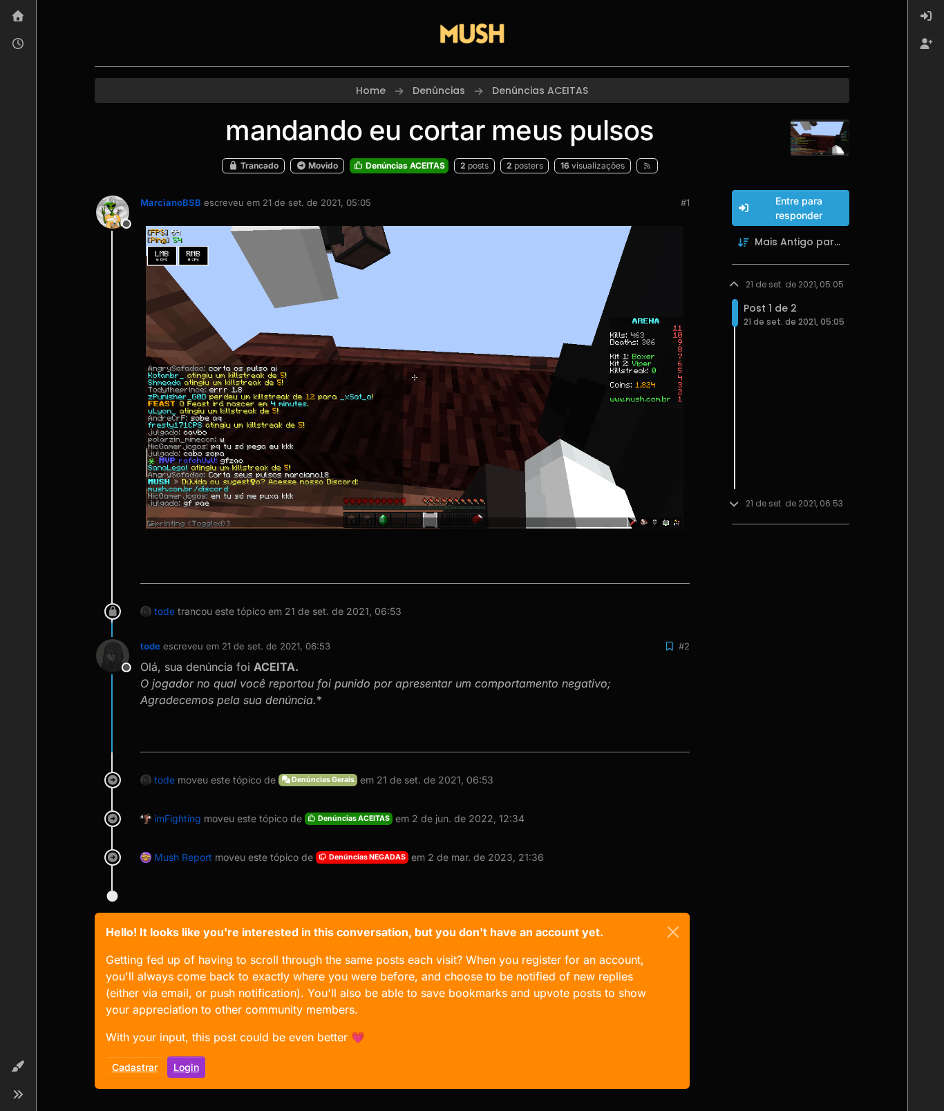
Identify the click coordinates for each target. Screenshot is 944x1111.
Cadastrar (135, 1067)
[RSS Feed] (647, 165)
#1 (685, 202)
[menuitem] (926, 17)
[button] (18, 1067)
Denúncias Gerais (322, 779)
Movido (322, 165)
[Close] (673, 932)
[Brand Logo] (472, 33)
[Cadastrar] (926, 44)
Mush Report (183, 857)
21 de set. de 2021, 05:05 (317, 202)
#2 (684, 646)
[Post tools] (677, 567)
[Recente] (18, 44)
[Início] (18, 17)
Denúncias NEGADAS (367, 857)
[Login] (926, 17)
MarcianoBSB (170, 202)
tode (164, 611)
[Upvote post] (628, 567)
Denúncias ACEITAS (404, 165)
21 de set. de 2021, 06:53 (276, 646)
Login (186, 1067)
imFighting (177, 818)
